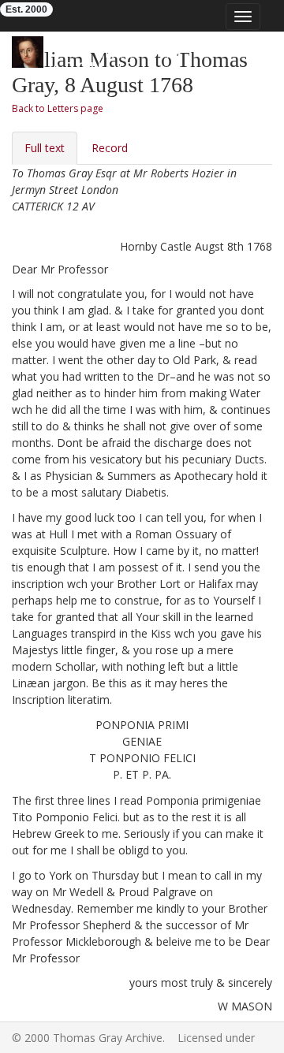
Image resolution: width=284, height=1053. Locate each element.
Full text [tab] (44, 147)
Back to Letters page (57, 108)
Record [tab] (110, 147)
